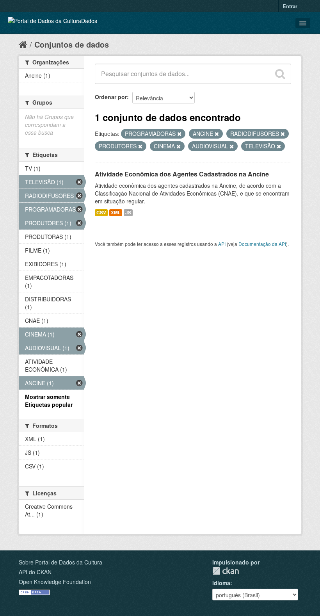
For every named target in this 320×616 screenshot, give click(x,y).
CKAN (225, 571)
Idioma (221, 583)
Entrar (290, 6)
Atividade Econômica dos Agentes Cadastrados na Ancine (182, 173)
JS (128, 212)
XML (116, 212)
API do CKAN (35, 572)
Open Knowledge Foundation (55, 582)
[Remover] (179, 134)
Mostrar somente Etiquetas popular (49, 400)
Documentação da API (262, 243)
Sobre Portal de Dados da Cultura (60, 562)
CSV (101, 212)
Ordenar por (111, 97)
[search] (280, 74)
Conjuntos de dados (71, 44)
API (222, 243)
